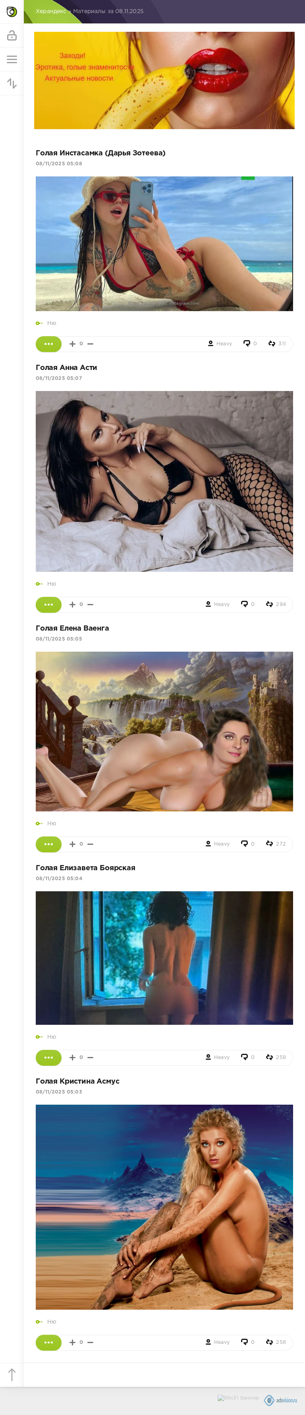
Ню (51, 323)
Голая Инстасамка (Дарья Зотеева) (101, 153)
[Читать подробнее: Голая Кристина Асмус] (49, 1343)
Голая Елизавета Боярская (85, 868)
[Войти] (12, 36)
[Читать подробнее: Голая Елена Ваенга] (49, 844)
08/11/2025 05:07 (59, 378)
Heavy (224, 344)
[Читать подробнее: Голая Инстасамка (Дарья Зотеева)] (49, 344)
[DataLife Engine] (12, 12)
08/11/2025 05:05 (59, 639)
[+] (72, 343)
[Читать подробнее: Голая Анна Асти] (49, 605)
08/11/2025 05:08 (59, 164)
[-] (90, 343)
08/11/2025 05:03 (59, 1092)
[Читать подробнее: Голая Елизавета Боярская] (49, 1058)
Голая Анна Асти (66, 368)
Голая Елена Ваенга (72, 628)
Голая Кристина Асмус (77, 1081)
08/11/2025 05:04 (59, 879)
